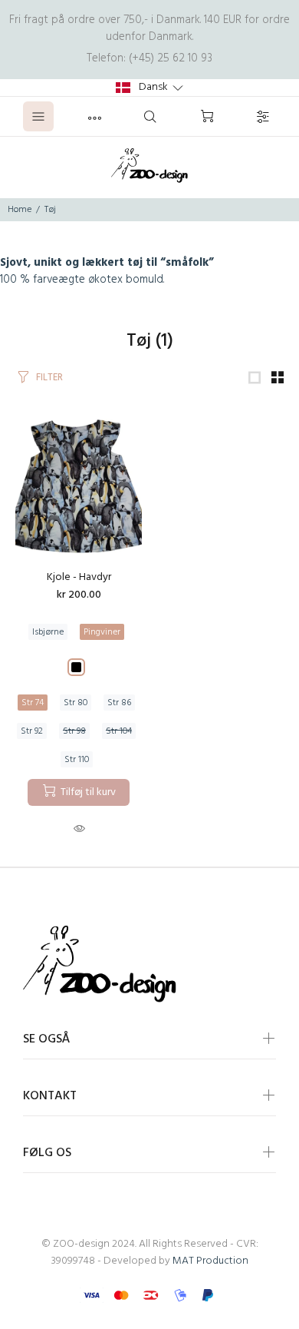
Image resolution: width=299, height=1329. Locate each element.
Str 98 (74, 731)
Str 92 (32, 731)
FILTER (49, 378)
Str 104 (119, 731)
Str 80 (75, 703)
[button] (150, 87)
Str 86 (119, 703)
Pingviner (102, 632)
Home (19, 209)
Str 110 (76, 759)
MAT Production (210, 1261)
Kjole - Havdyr (79, 577)
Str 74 (32, 703)
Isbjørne (48, 632)
